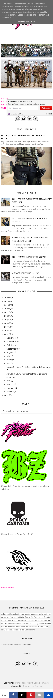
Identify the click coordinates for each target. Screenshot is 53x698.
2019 (6, 319)
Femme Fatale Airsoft (23, 683)
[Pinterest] (30, 695)
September (12, 349)
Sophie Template (41, 683)
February (11, 388)
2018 (6, 323)
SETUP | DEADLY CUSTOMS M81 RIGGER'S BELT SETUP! (23, 137)
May (9, 363)
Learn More (23, 21)
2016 (6, 330)
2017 (6, 327)
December (12, 338)
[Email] (39, 695)
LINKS (4, 102)
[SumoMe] (48, 695)
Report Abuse (7, 588)
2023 (6, 305)
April (9, 381)
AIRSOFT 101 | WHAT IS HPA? (25, 273)
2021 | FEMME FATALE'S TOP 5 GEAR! (29, 257)
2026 (6, 297)
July (9, 356)
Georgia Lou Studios (32, 686)
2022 (6, 308)
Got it (34, 21)
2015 (6, 334)
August (10, 352)
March (10, 384)
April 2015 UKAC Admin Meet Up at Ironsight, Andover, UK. (26, 65)
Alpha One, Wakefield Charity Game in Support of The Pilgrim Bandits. (26, 49)
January (10, 392)
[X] (22, 695)
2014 (6, 395)
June (9, 360)
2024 (6, 301)
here (29, 645)
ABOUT (4, 98)
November (12, 341)
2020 (6, 316)
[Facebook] (13, 695)
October (11, 345)
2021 (6, 312)
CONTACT (6, 108)
